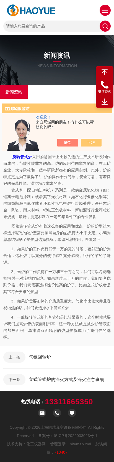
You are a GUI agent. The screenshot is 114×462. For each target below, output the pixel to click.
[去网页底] (104, 101)
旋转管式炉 (22, 157)
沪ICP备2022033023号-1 (75, 435)
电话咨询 (104, 91)
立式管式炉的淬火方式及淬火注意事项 (66, 379)
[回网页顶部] (104, 72)
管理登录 (58, 444)
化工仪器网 (36, 444)
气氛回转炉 (40, 357)
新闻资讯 (14, 91)
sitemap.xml (80, 444)
